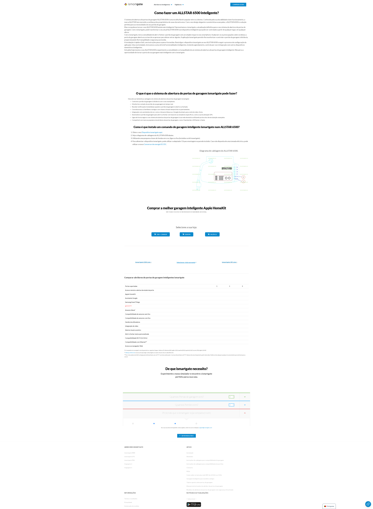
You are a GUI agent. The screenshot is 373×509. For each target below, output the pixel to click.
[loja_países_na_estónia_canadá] (160, 238)
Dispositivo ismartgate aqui (152, 132)
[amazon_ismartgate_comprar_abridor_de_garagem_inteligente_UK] (229, 252)
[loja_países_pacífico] (212, 238)
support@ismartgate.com (205, 427)
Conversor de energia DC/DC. (155, 144)
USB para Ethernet (130, 352)
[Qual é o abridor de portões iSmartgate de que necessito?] (234, 367)
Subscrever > (192, 499)
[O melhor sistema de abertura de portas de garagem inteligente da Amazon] (143, 252)
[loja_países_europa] (186, 238)
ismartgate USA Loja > (143, 262)
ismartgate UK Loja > (229, 262)
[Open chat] (368, 504)
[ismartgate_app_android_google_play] (193, 504)
